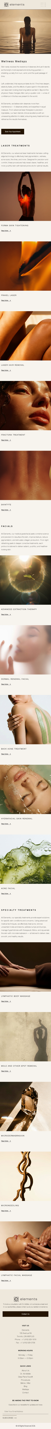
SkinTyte (6, 505)
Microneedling (10, 1205)
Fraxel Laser (9, 295)
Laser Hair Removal (12, 365)
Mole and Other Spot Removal (19, 1066)
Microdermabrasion (13, 1136)
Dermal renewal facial (15, 679)
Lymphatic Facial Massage (16, 1275)
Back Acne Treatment (14, 749)
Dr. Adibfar (25, 1304)
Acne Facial (8, 888)
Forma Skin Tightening (15, 225)
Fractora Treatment (13, 435)
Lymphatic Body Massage (15, 996)
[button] (37, 4)
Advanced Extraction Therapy (19, 609)
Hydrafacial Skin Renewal (17, 819)
